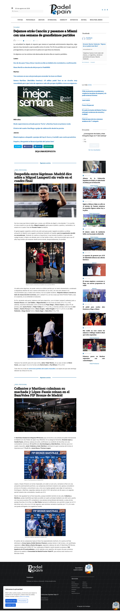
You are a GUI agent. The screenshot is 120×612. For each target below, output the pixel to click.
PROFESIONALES (30, 20)
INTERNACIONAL (52, 20)
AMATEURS (41, 20)
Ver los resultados (94, 150)
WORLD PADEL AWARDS (96, 20)
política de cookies (24, 596)
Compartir (93, 62)
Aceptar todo (10, 605)
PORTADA (20, 20)
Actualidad (16, 27)
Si (85, 139)
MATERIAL (84, 20)
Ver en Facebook (85, 62)
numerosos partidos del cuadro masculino (41, 368)
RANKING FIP (63, 20)
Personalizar (23, 601)
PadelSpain (89, 38)
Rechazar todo (11, 601)
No (85, 141)
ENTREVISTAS (74, 20)
